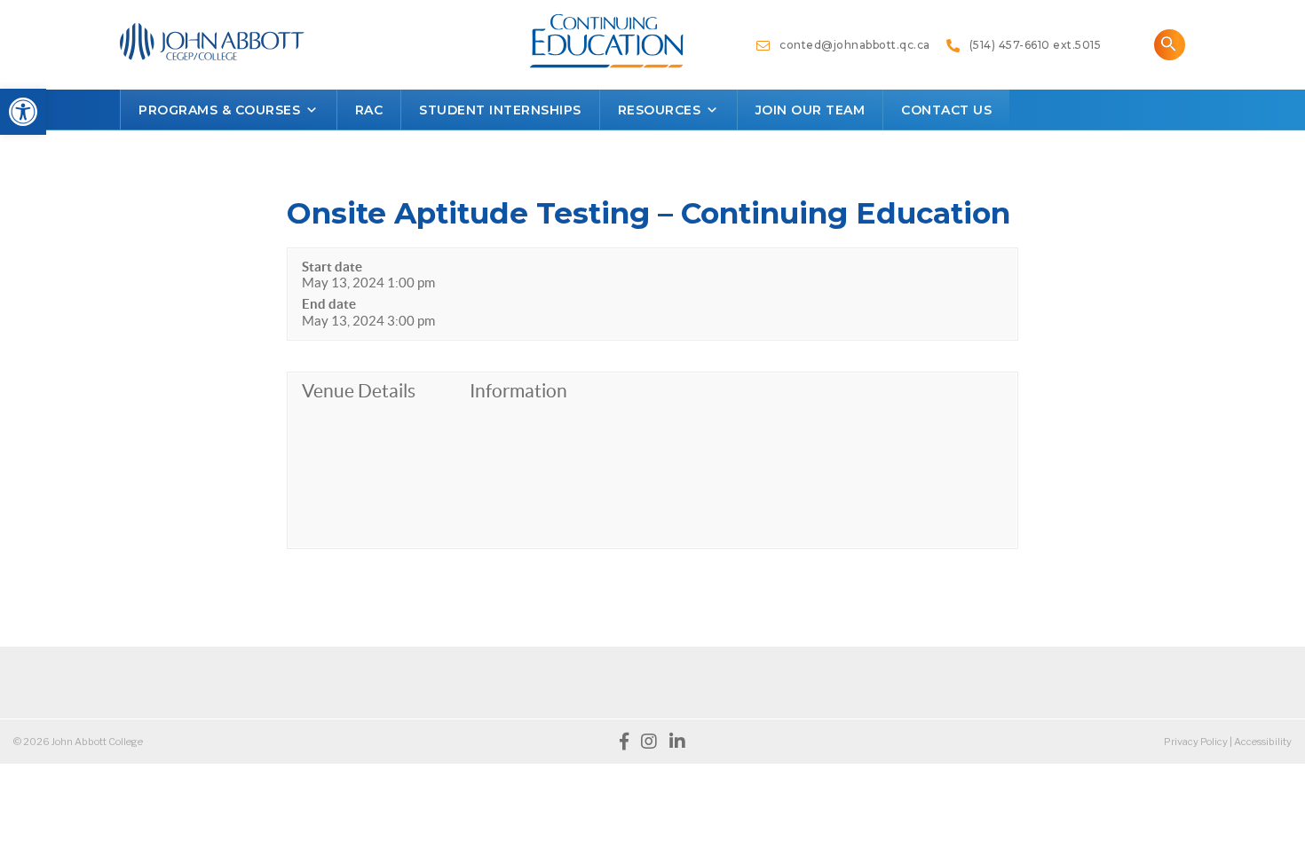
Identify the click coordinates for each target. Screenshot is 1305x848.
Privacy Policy (1196, 741)
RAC (369, 110)
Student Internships (500, 110)
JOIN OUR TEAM (810, 110)
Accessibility (1263, 741)
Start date (332, 266)
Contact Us (946, 110)
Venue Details (358, 391)
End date (329, 303)
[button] (23, 112)
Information (518, 391)
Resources (659, 110)
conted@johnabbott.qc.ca (850, 44)
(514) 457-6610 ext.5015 (1030, 44)
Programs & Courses (219, 110)
